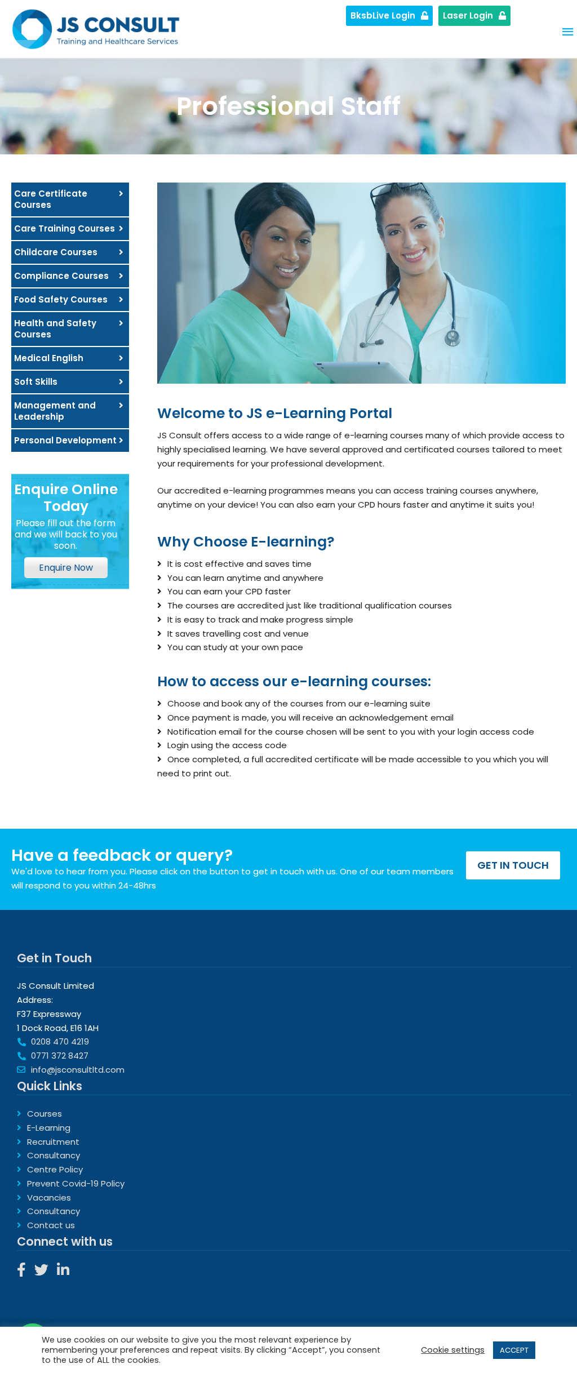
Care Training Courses (64, 228)
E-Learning (48, 1128)
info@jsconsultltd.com (78, 1070)
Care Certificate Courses (50, 199)
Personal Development (65, 440)
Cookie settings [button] (453, 1350)
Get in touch (513, 865)
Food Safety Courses (61, 299)
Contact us (51, 1225)
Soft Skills (35, 382)
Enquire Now (66, 567)
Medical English (48, 358)
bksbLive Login (382, 15)
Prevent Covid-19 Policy (76, 1183)
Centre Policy (55, 1169)
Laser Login (468, 15)
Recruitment (53, 1142)
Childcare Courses (55, 252)
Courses (44, 1113)
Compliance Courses (61, 276)
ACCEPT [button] (514, 1350)
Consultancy (53, 1155)
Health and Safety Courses (55, 328)
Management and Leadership (55, 411)
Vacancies (49, 1197)
